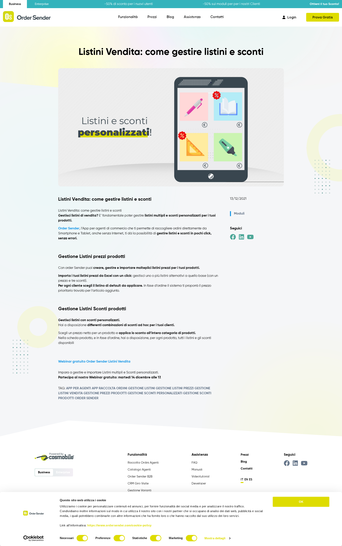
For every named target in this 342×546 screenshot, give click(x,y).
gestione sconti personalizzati (155, 393)
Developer (199, 483)
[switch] (119, 538)
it (242, 479)
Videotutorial (200, 476)
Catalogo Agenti (139, 469)
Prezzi (152, 17)
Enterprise (42, 4)
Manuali (197, 469)
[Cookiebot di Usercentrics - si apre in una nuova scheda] (33, 538)
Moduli (239, 213)
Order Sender (86, 398)
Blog (170, 17)
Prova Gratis (323, 17)
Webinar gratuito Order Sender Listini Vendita (94, 361)
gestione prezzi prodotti (105, 393)
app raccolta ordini (109, 388)
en (246, 479)
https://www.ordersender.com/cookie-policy (119, 525)
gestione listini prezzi (175, 388)
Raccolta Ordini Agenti (143, 462)
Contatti (217, 17)
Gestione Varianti (139, 490)
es (250, 479)
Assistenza (192, 17)
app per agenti (78, 388)
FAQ (194, 462)
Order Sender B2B (140, 476)
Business (15, 4)
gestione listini (141, 388)
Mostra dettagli (215, 538)
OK (301, 501)
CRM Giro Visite (138, 483)
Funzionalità (128, 17)
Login (291, 17)
